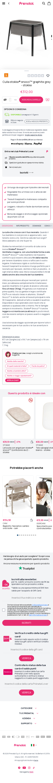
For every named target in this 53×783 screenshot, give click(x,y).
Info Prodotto (22, 226)
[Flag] (34, 745)
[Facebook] (19, 768)
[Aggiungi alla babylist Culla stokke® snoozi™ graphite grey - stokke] (47, 100)
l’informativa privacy (40, 605)
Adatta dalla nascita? (15, 361)
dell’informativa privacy (38, 615)
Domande (37, 226)
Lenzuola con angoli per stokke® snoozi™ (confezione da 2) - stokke (18, 450)
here (36, 760)
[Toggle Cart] (49, 3)
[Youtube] (24, 768)
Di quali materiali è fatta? (17, 366)
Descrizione (7, 226)
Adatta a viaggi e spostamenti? (19, 376)
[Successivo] (49, 503)
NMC (31, 772)
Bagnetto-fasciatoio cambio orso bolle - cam (16, 527)
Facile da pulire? (38, 366)
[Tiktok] (34, 768)
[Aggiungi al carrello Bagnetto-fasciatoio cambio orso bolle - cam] (31, 520)
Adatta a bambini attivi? (16, 371)
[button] (26, 35)
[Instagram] (29, 768)
